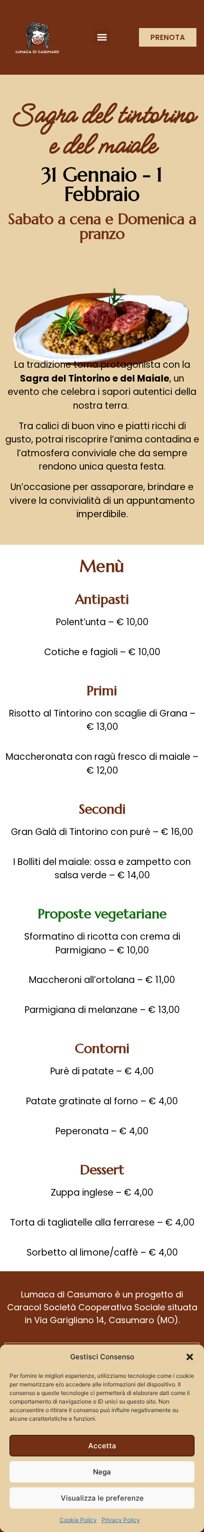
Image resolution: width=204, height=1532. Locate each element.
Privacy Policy (121, 1519)
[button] (190, 1357)
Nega (102, 1471)
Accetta (102, 1445)
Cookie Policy (78, 1519)
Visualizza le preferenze (102, 1498)
